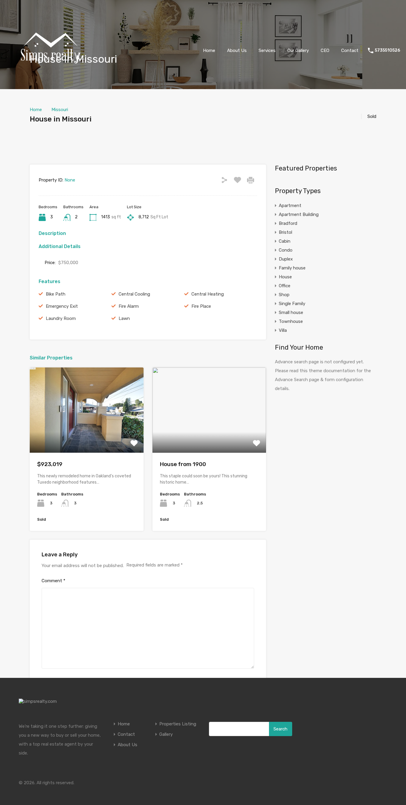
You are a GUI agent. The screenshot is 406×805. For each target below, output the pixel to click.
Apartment (290, 205)
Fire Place (201, 306)
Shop (284, 294)
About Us (237, 50)
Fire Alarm (129, 306)
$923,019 (49, 464)
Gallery (166, 734)
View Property (86, 435)
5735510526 (387, 50)
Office (284, 285)
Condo (285, 250)
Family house (292, 268)
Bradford (288, 223)
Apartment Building (299, 214)
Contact (349, 50)
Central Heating (207, 294)
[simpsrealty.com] (50, 92)
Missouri (59, 109)
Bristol (285, 232)
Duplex (286, 259)
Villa (283, 330)
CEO (325, 50)
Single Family (292, 303)
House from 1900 (183, 464)
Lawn (124, 318)
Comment (53, 580)
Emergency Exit (62, 306)
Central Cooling (134, 294)
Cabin (284, 241)
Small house (291, 312)
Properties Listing (177, 724)
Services (267, 50)
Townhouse (291, 321)
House (285, 277)
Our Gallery (298, 50)
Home (209, 50)
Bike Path (55, 294)
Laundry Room (61, 318)
